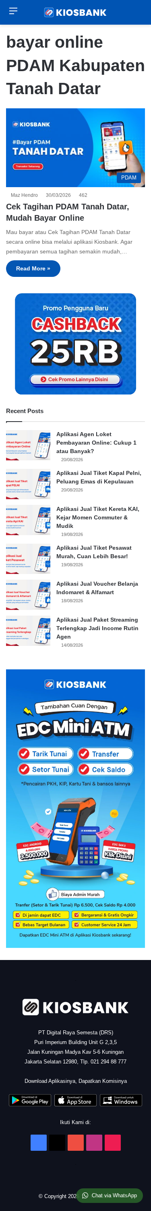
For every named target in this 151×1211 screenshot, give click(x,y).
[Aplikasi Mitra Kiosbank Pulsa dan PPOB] (30, 1104)
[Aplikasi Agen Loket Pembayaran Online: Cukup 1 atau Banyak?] (28, 445)
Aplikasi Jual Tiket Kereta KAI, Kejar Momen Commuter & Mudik (97, 517)
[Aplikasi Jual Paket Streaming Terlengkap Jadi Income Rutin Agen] (28, 631)
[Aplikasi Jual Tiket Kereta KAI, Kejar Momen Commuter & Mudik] (28, 520)
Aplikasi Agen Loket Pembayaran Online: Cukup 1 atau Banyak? (96, 442)
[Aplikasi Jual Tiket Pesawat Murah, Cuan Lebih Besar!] (28, 559)
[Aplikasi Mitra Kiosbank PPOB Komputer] (121, 1104)
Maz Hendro (25, 195)
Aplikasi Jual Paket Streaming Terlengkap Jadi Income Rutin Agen (97, 628)
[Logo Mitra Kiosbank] (75, 12)
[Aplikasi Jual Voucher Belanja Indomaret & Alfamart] (28, 595)
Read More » (33, 268)
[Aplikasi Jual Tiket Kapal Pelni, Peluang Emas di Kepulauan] (28, 484)
